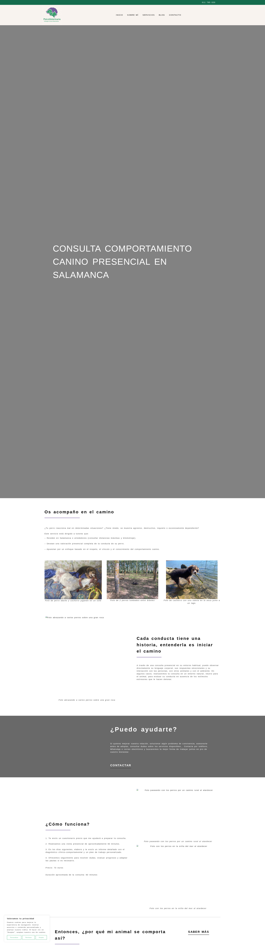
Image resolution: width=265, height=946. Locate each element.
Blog (162, 15)
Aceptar (41, 937)
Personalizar (14, 937)
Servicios (149, 15)
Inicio (119, 15)
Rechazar (28, 937)
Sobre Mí (132, 15)
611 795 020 (208, 2)
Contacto (175, 15)
